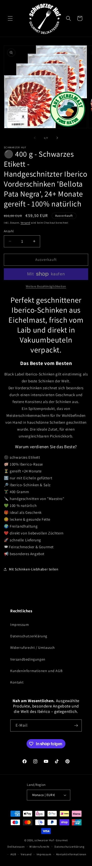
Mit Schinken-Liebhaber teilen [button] (33, 569)
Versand (25, 222)
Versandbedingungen (27, 659)
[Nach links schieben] (34, 137)
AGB (13, 854)
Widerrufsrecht (39, 846)
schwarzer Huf (44, 840)
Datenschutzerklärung (28, 636)
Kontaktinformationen (71, 854)
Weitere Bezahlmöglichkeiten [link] (46, 286)
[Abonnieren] (76, 725)
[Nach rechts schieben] (57, 137)
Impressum (19, 624)
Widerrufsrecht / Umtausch (32, 647)
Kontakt (17, 682)
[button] (10, 18)
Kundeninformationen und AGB (36, 670)
